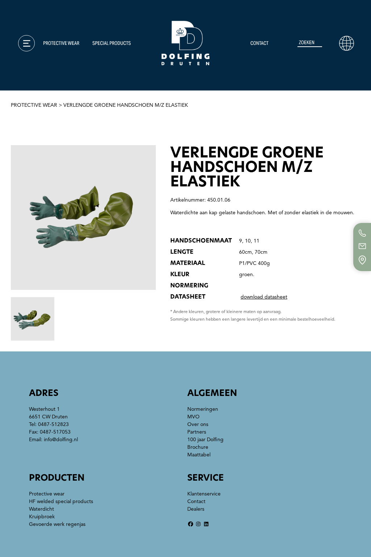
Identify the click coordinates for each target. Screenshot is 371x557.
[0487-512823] (362, 233)
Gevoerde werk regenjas (57, 524)
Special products (111, 43)
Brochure (33, 107)
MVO (24, 81)
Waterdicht (41, 509)
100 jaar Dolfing (205, 439)
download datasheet (264, 297)
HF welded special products (61, 501)
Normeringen (39, 69)
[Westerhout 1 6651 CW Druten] (362, 260)
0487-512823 (53, 424)
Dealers (195, 509)
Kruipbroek (42, 517)
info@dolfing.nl (61, 439)
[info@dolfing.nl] (362, 246)
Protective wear (61, 43)
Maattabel (35, 120)
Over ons (32, 94)
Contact (259, 43)
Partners (196, 432)
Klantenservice (43, 56)
